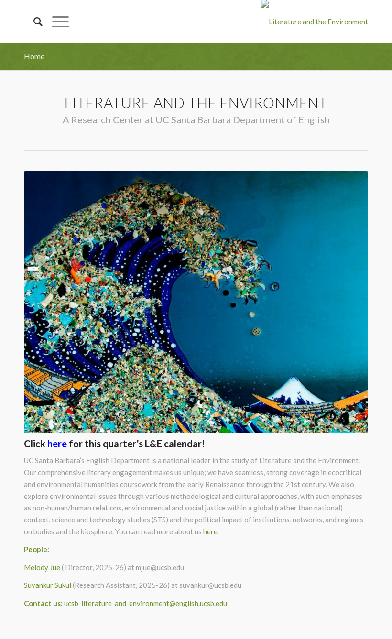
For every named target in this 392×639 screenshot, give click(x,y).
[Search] (33, 21)
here (210, 531)
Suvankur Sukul (47, 585)
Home (34, 56)
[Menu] (56, 21)
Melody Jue (42, 567)
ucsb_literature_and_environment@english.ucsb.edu (145, 603)
